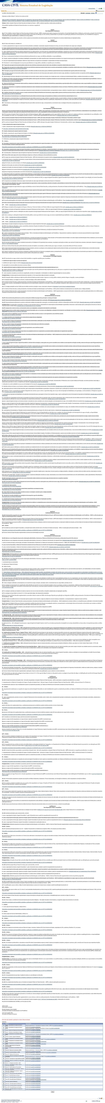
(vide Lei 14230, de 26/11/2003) (9, 19)
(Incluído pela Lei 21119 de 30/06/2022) (48, 152)
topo (100, 1098)
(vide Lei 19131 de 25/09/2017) (69, 19)
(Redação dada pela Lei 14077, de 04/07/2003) (12, 620)
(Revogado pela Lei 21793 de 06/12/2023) (17, 68)
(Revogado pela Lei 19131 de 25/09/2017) (11, 81)
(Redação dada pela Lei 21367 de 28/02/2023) (67, 115)
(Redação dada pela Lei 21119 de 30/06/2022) (91, 119)
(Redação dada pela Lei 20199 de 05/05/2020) (49, 150)
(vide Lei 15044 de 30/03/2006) (9, 575)
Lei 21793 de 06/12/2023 (41, 1043)
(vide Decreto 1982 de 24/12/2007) (10, 479)
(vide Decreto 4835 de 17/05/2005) (40, 19)
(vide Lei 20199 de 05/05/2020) (57, 20)
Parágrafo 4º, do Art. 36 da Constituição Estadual (64, 286)
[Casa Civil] (95, 1102)
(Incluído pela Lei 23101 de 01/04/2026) (21, 472)
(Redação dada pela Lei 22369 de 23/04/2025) (86, 122)
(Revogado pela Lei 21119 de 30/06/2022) (90, 202)
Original (93, 13)
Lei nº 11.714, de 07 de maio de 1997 (11, 730)
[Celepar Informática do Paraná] (86, 1101)
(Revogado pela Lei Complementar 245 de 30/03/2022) (14, 136)
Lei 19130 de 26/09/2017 (58, 1025)
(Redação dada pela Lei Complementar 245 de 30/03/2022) (77, 819)
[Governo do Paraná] (99, 1101)
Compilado (87, 13)
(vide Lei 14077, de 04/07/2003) (9, 559)
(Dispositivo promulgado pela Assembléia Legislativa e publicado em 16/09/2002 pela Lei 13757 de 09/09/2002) (27, 147)
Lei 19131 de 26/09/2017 (50, 1039)
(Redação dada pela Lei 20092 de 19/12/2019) (43, 133)
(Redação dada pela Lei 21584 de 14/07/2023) (12, 178)
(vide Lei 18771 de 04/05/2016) (55, 19)
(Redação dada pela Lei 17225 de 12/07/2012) (12, 625)
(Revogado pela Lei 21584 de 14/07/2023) (17, 311)
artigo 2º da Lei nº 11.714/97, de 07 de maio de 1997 (37, 745)
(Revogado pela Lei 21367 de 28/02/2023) (11, 93)
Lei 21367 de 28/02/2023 (55, 1028)
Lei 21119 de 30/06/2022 (35, 1029)
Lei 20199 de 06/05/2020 (41, 1041)
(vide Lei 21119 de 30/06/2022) (43, 20)
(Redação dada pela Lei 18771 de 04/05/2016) (12, 270)
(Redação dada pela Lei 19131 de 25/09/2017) (60, 300)
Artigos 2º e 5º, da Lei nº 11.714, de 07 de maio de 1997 (50, 809)
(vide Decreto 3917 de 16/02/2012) (24, 19)
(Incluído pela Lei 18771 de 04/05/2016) (11, 227)
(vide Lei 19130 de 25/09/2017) (15, 20)
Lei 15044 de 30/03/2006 (52, 1050)
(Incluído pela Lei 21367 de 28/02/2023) (11, 160)
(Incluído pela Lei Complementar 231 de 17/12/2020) (29, 305)
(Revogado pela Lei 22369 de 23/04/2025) (69, 150)
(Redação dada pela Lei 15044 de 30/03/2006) (12, 637)
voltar (100, 8)
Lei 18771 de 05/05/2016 (36, 1036)
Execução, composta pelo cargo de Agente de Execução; (16, 128)
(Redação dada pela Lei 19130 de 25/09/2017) (41, 126)
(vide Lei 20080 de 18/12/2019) (29, 20)
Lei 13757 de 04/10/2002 (36, 1069)
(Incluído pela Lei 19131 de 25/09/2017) (75, 200)
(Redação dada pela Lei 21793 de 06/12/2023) (90, 90)
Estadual (100, 967)
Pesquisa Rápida (92, 8)
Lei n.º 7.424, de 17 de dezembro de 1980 (47, 999)
